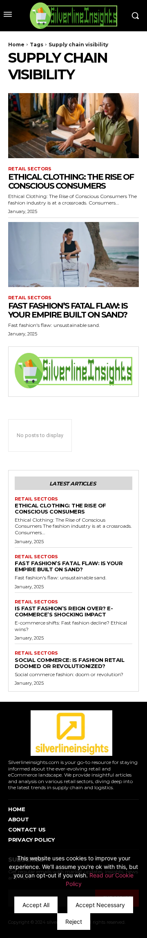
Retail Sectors (29, 169)
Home (16, 44)
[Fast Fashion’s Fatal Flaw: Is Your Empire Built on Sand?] (73, 254)
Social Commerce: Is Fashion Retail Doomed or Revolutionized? (69, 663)
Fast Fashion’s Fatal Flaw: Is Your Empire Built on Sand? (67, 310)
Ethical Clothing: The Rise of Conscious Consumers (71, 181)
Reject (73, 921)
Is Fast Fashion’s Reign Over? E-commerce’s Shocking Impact (64, 611)
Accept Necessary (100, 904)
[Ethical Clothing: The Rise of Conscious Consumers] (73, 125)
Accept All (35, 904)
